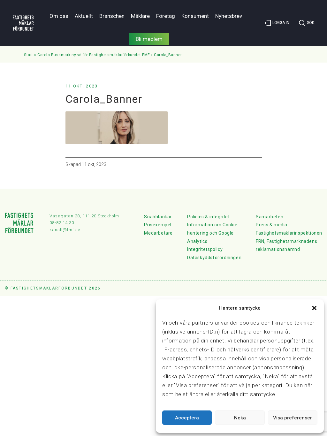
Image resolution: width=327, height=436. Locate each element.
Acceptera (187, 418)
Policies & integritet (208, 216)
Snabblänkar (158, 216)
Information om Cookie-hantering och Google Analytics (213, 233)
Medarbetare (158, 233)
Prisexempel (157, 224)
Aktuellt (84, 16)
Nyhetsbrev (228, 16)
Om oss (58, 16)
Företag (165, 16)
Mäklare (140, 16)
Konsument (195, 16)
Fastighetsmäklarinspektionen (289, 233)
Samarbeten (269, 216)
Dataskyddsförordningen (214, 257)
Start (28, 55)
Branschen (112, 16)
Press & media (271, 224)
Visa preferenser (292, 418)
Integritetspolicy (205, 249)
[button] (314, 308)
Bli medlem (149, 39)
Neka (240, 418)
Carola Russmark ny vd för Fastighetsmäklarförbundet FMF (93, 55)
